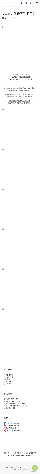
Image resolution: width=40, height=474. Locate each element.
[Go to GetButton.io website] (34, 472)
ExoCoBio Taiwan (12, 426)
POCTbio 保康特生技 (13, 423)
